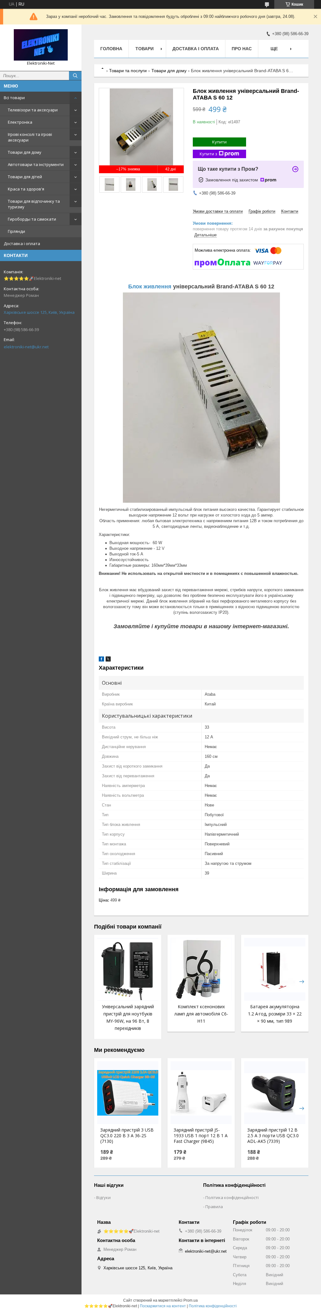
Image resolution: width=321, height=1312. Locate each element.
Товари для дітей (25, 176)
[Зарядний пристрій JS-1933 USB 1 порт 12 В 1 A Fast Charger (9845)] (201, 1092)
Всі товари (14, 97)
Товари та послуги (128, 70)
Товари (144, 48)
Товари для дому (24, 152)
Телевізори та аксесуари (33, 110)
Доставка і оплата (22, 243)
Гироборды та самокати (32, 219)
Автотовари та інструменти (36, 164)
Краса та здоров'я (26, 189)
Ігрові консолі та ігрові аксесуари (30, 137)
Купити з (208, 154)
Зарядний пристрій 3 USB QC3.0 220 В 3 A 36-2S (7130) (127, 1135)
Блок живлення (149, 286)
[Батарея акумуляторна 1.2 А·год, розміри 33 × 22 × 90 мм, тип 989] (274, 969)
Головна (111, 48)
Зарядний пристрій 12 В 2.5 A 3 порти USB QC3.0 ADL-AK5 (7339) (273, 1135)
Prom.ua (190, 1300)
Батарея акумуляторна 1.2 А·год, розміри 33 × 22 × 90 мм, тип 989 (275, 1014)
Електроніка (20, 122)
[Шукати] (75, 75)
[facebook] (101, 660)
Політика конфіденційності (232, 1197)
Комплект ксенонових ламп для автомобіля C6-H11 (201, 1014)
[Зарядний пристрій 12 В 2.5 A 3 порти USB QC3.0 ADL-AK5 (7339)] (274, 1092)
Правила (214, 1206)
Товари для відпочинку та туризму (34, 204)
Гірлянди (16, 231)
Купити (219, 142)
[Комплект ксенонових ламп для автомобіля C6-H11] (201, 969)
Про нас (242, 48)
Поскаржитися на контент (163, 1306)
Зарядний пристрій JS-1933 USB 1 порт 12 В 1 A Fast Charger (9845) (201, 1135)
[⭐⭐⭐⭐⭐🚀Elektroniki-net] (41, 45)
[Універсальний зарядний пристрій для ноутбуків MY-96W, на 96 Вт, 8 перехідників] (127, 969)
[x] (108, 660)
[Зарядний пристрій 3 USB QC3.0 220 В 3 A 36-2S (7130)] (127, 1092)
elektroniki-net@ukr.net (26, 347)
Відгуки (103, 1197)
